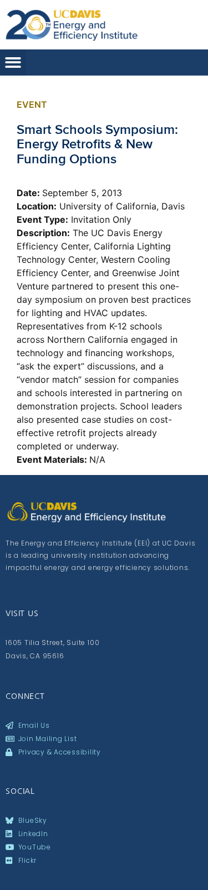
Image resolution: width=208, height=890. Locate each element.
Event (32, 104)
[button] (13, 62)
